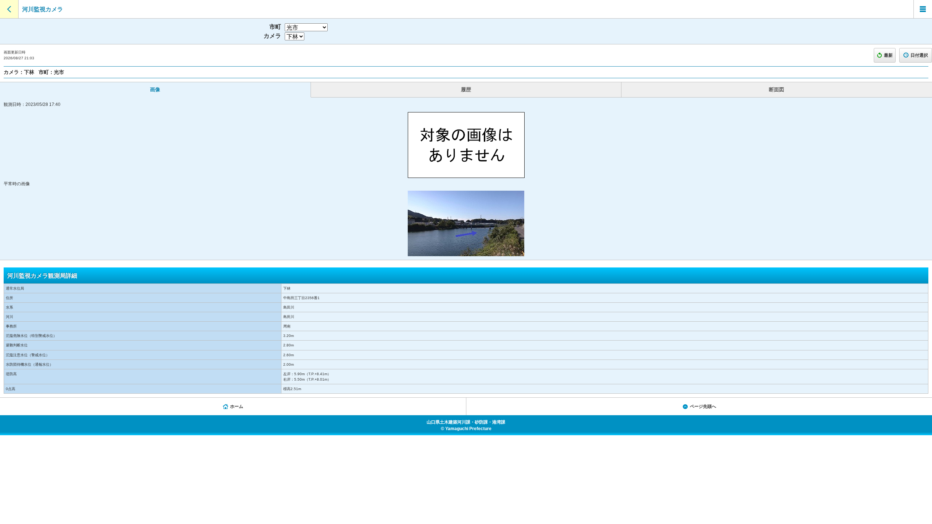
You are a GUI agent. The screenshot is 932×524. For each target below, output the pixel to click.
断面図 (776, 89)
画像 (155, 89)
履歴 (466, 89)
